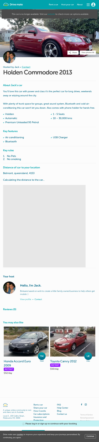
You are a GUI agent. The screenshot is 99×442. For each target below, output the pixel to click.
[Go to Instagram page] (85, 404)
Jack (17, 67)
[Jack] (9, 287)
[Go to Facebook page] (81, 404)
